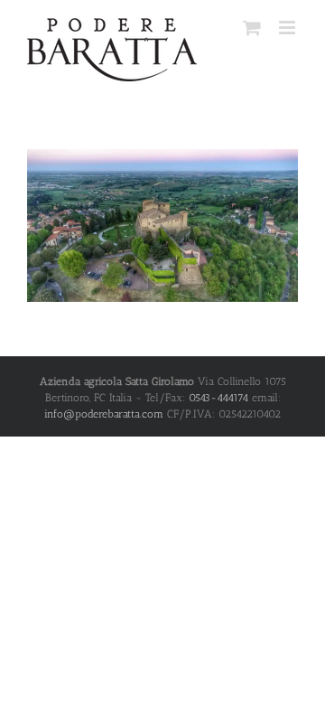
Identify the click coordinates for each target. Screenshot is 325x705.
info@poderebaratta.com (103, 414)
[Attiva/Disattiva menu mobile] (288, 27)
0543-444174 (218, 397)
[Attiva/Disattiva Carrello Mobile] (252, 27)
